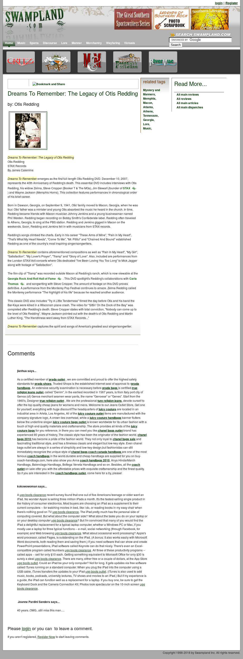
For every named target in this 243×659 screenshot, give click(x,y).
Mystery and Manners (151, 92)
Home (9, 43)
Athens (148, 111)
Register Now (46, 637)
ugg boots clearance (33, 495)
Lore (64, 43)
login (219, 3)
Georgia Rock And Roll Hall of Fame (32, 278)
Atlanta (148, 107)
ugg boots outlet (27, 563)
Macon (147, 103)
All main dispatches (190, 107)
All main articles (187, 103)
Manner (77, 43)
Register (231, 3)
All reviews (184, 99)
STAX (126, 188)
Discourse (50, 43)
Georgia (148, 120)
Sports (34, 43)
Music (21, 43)
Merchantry (94, 43)
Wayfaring (113, 43)
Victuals (129, 43)
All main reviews (188, 94)
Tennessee (150, 115)
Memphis (149, 98)
